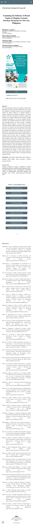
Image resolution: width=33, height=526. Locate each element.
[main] (16, 8)
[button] (2, 2)
